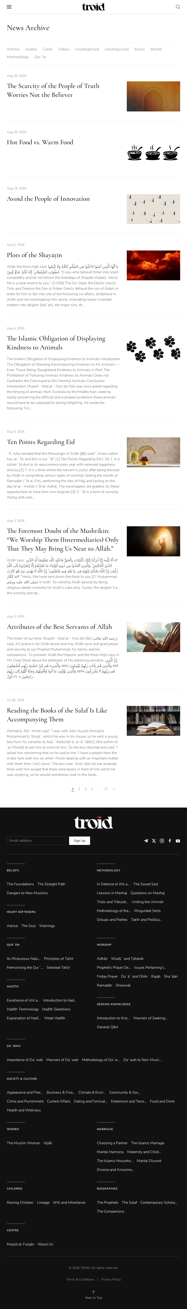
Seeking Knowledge (114, 1004)
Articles (13, 49)
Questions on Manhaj (147, 893)
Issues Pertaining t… (150, 967)
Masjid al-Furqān (20, 1244)
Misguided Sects (147, 910)
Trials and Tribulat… (112, 901)
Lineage (43, 1202)
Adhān (102, 958)
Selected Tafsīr (58, 967)
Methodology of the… (114, 910)
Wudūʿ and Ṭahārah (127, 958)
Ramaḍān (104, 985)
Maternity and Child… (144, 1151)
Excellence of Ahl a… (23, 1000)
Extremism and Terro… (129, 1101)
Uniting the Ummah (148, 901)
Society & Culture (22, 1079)
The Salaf (129, 1202)
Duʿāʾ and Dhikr (134, 976)
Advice (12, 925)
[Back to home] (93, 7)
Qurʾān (40, 56)
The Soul (28, 925)
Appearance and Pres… (25, 1092)
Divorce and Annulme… (115, 1169)
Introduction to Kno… (113, 1018)
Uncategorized (87, 49)
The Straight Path (51, 884)
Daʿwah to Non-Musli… (142, 1059)
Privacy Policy (111, 1279)
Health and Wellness (24, 1110)
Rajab (155, 976)
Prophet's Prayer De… (114, 967)
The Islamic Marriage (147, 1143)
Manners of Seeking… (150, 1018)
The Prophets (107, 1202)
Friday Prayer (107, 976)
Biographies (107, 1188)
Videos (64, 49)
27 (106, 789)
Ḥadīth (13, 986)
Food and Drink (162, 1101)
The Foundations (20, 884)
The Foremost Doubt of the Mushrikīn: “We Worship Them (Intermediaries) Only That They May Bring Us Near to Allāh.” (63, 540)
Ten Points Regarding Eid (41, 442)
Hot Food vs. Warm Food (40, 142)
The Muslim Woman (23, 1143)
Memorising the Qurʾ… (25, 967)
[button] (9, 7)
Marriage (105, 1129)
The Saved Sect (145, 884)
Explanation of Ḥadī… (24, 1018)
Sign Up (79, 841)
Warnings (47, 925)
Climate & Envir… (92, 1092)
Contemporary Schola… (158, 1202)
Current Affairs (58, 1101)
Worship (104, 945)
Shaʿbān (171, 976)
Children (14, 1188)
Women (13, 1129)
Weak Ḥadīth (54, 1018)
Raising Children (20, 1202)
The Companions (110, 1211)
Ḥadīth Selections (56, 1009)
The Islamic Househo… (115, 1160)
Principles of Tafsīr (59, 958)
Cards (47, 49)
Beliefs (156, 49)
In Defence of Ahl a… (113, 884)
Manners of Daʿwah (62, 1059)
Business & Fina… (61, 1092)
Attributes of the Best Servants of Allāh (59, 626)
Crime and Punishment (25, 1101)
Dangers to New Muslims (27, 893)
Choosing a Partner (112, 1143)
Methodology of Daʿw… (101, 1059)
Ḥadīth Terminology (23, 1009)
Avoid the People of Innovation (48, 198)
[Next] (114, 789)
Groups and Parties (112, 919)
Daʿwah (14, 1046)
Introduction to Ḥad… (60, 1000)
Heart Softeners (21, 912)
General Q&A (107, 1027)
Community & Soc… (125, 1092)
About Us (45, 1244)
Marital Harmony (110, 1151)
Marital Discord (149, 1160)
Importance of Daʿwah (25, 1059)
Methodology (18, 56)
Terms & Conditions (80, 1279)
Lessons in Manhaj (112, 893)
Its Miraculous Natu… (24, 958)
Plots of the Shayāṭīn (34, 255)
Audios (31, 49)
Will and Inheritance (69, 1202)
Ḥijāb (48, 1143)
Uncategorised (117, 49)
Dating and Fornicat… (91, 1101)
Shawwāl (123, 985)
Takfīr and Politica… (146, 919)
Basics (139, 49)
